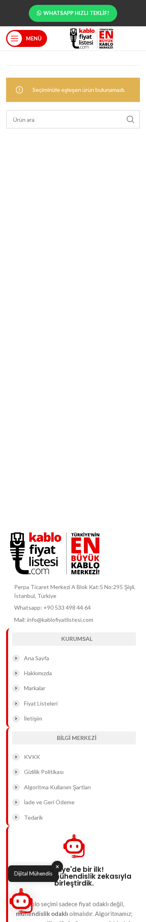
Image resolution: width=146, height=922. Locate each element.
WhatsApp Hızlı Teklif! (76, 13)
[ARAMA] (130, 119)
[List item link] (73, 607)
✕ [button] (57, 866)
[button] (21, 901)
